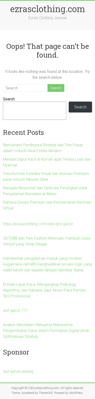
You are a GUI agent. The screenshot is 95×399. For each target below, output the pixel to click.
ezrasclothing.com (47, 9)
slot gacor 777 (15, 310)
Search (9, 99)
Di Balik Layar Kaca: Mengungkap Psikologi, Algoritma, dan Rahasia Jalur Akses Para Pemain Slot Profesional (44, 290)
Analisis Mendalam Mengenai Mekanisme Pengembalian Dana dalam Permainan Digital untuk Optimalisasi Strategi (46, 330)
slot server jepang (18, 371)
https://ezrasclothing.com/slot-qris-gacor (38, 224)
